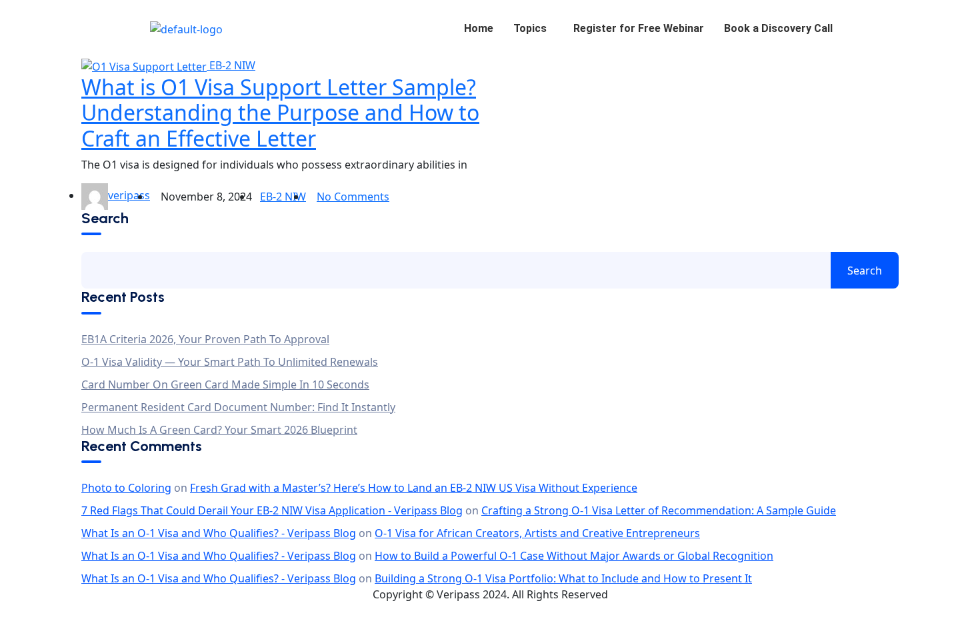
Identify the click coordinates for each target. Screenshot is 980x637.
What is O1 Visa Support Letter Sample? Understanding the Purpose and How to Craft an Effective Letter (280, 113)
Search (105, 218)
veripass (129, 195)
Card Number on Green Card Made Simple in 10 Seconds (225, 384)
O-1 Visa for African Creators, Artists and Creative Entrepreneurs (537, 533)
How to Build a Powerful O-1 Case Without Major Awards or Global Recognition (574, 555)
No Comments (353, 196)
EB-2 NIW (232, 65)
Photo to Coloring (126, 487)
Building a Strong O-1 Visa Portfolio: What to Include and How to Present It (563, 578)
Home (478, 28)
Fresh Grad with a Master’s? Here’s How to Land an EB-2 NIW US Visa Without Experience (413, 487)
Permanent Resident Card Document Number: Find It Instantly (238, 407)
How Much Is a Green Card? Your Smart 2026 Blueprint (219, 429)
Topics (530, 28)
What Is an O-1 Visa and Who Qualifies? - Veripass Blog (218, 533)
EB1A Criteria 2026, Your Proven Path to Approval (205, 339)
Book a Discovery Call (778, 28)
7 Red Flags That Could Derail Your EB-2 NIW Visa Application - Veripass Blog (272, 510)
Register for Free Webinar (638, 28)
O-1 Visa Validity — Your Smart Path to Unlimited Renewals (229, 361)
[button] (533, 28)
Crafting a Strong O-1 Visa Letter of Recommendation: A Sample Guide (658, 510)
